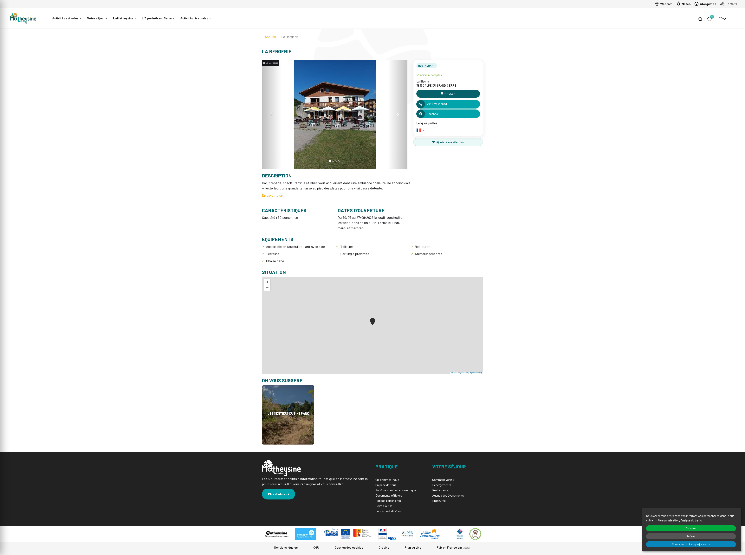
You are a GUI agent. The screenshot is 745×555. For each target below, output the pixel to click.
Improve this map (476, 373)
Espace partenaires (388, 500)
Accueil (270, 37)
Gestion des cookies (349, 547)
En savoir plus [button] (272, 195)
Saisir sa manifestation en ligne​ (395, 490)
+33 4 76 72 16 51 (437, 104)
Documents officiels (388, 495)
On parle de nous (385, 485)
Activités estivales (65, 18)
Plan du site (413, 547)
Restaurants (440, 490)
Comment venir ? (443, 479)
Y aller (449, 93)
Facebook (433, 114)
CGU (316, 547)
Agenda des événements (448, 495)
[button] (271, 114)
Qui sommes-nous (387, 479)
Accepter (691, 528)
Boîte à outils (383, 506)
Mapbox (454, 373)
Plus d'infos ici (278, 494)
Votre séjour (96, 18)
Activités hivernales (194, 18)
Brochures (439, 500)
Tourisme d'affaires (388, 511)
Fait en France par (450, 547)
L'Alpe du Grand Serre (157, 18)
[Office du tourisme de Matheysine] (23, 18)
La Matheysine (123, 18)
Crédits (384, 547)
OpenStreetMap (464, 373)
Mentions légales (286, 547)
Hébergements (441, 485)
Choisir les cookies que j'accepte (691, 544)
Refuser (691, 536)
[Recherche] (700, 19)
